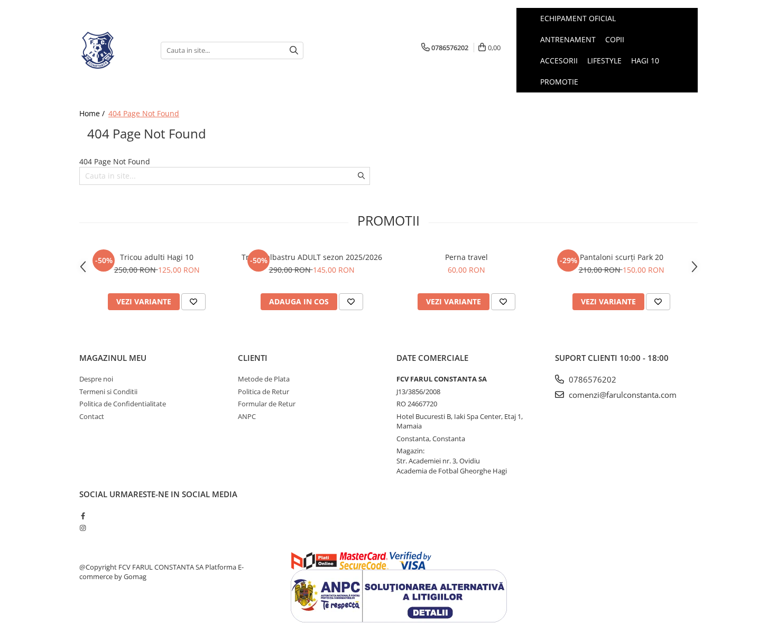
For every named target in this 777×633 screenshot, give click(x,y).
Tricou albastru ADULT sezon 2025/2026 (312, 257)
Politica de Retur (263, 391)
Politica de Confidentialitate (122, 403)
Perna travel (466, 257)
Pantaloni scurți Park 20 (621, 257)
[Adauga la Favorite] (193, 301)
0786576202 (591, 379)
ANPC (247, 416)
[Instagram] (82, 528)
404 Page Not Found (143, 113)
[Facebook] (82, 515)
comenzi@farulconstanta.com (622, 394)
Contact (91, 416)
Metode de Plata (264, 379)
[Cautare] (293, 50)
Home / (93, 113)
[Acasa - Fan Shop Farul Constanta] (112, 50)
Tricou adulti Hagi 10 (156, 257)
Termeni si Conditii (108, 391)
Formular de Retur (266, 403)
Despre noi (96, 379)
